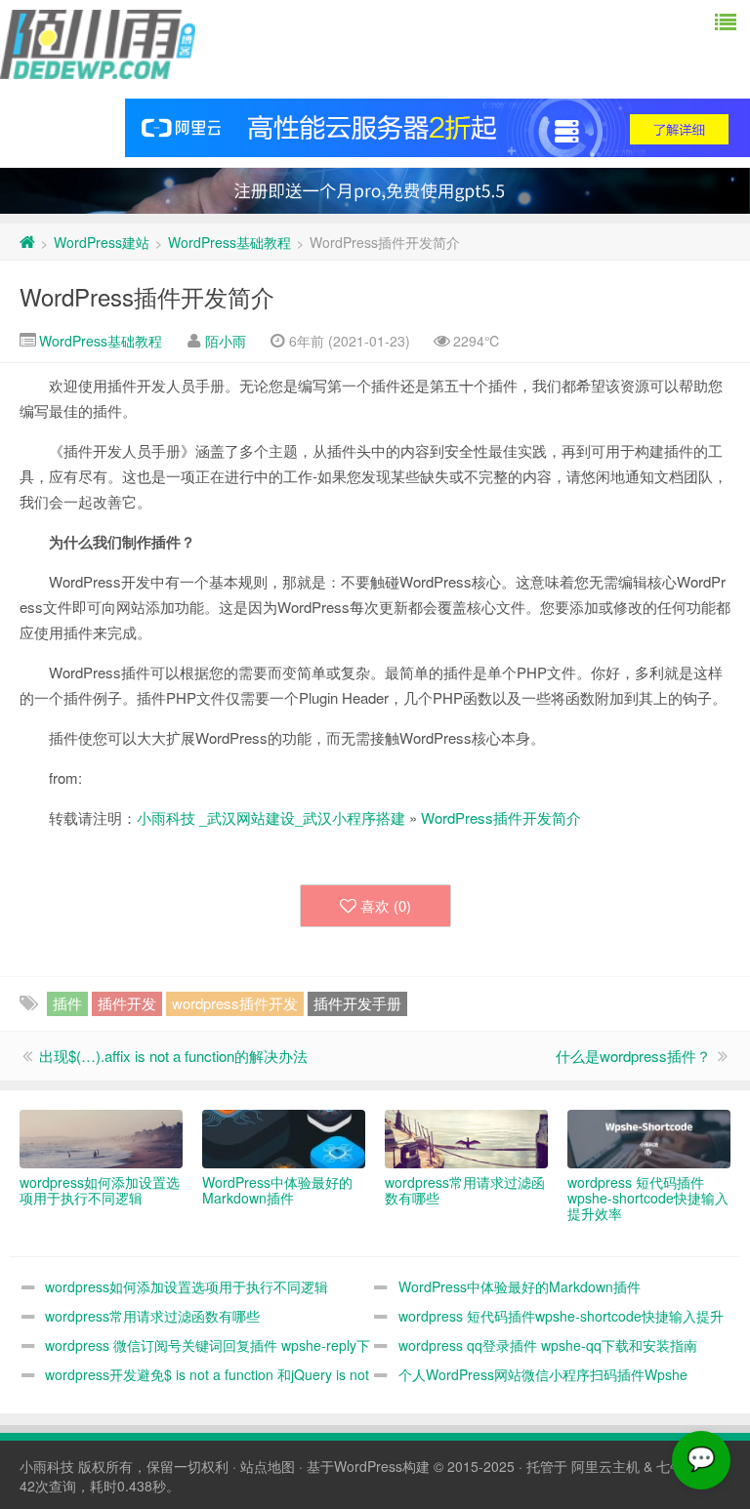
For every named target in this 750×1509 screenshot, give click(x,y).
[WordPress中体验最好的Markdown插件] (283, 1139)
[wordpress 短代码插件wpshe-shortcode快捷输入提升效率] (648, 1139)
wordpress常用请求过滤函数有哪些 (152, 1315)
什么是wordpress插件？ (633, 1055)
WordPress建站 (101, 242)
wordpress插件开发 (235, 1003)
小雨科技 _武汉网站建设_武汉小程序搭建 (271, 817)
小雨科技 (47, 1466)
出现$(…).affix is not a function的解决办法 (173, 1055)
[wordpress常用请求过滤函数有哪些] (466, 1139)
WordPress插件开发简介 (147, 296)
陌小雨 (225, 340)
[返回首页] (27, 242)
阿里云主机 (605, 1466)
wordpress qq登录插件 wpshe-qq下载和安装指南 (547, 1345)
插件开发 (127, 1003)
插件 (67, 1003)
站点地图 (267, 1466)
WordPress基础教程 (229, 242)
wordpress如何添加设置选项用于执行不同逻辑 (186, 1286)
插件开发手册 (357, 1003)
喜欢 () (385, 905)
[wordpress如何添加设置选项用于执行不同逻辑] (101, 1139)
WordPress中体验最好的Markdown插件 (519, 1286)
